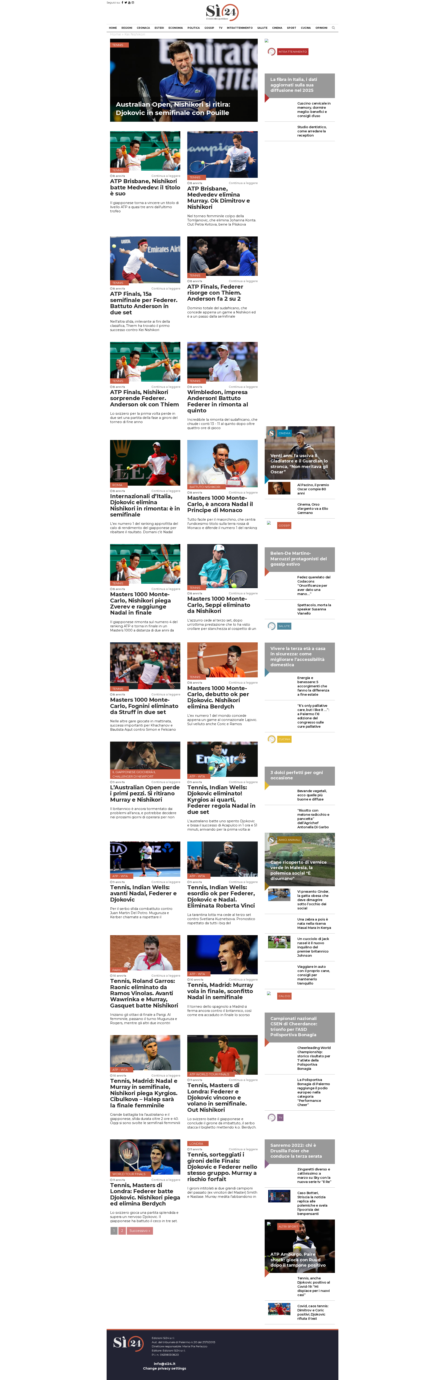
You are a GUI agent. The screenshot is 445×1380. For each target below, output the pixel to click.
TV (220, 27)
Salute (262, 27)
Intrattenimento (240, 27)
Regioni (126, 27)
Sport (291, 27)
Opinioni (321, 27)
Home (113, 27)
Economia (175, 27)
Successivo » (140, 1231)
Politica (194, 27)
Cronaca (143, 27)
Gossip (209, 27)
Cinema (277, 27)
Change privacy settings (164, 1368)
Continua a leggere (165, 176)
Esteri (159, 27)
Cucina (306, 27)
